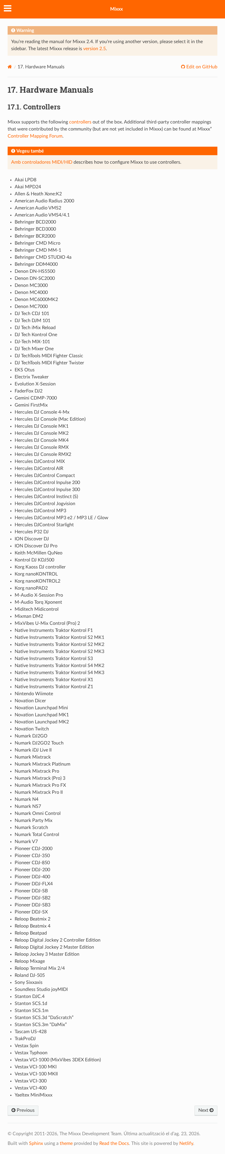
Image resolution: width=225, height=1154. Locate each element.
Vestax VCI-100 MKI (36, 1067)
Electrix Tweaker (32, 377)
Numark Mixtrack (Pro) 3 (40, 778)
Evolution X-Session (35, 384)
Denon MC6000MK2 (36, 299)
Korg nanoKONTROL (36, 574)
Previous (25, 1110)
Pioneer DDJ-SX (31, 912)
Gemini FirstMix (31, 405)
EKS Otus (25, 370)
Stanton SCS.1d (31, 1003)
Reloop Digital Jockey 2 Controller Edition (57, 940)
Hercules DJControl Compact (45, 475)
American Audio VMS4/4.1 (42, 215)
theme (66, 1143)
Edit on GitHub (201, 67)
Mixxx (116, 9)
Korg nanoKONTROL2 (37, 581)
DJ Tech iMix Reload (35, 327)
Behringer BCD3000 (35, 229)
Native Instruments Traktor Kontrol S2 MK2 (59, 644)
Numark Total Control (37, 834)
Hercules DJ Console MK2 (42, 433)
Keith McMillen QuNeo (38, 553)
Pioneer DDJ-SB (31, 891)
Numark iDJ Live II (33, 750)
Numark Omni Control (38, 813)
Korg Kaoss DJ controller (40, 567)
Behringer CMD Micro (37, 243)
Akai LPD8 (25, 179)
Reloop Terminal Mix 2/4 (40, 968)
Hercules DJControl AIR (39, 468)
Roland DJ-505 (30, 975)
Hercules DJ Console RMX (42, 447)
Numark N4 (26, 799)
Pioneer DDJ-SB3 (32, 905)
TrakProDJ (25, 1038)
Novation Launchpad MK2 (42, 722)
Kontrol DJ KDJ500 (34, 560)
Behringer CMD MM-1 (38, 250)
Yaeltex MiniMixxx (33, 1095)
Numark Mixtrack (33, 757)
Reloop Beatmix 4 (32, 926)
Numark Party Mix (33, 820)
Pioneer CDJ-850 (32, 862)
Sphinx (36, 1143)
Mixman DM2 (29, 616)
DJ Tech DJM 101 (32, 320)
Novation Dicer (30, 700)
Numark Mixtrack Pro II (39, 792)
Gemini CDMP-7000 (36, 398)
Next (203, 1110)
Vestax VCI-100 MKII (36, 1074)
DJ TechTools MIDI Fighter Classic (49, 355)
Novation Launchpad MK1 (42, 715)
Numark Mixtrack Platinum (42, 764)
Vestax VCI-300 (31, 1081)
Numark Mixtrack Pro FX (40, 785)
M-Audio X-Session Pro (39, 595)
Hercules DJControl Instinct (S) (46, 496)
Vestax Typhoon (31, 1052)
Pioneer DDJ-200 (32, 869)
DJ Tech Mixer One (34, 348)
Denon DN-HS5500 (35, 271)
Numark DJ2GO (31, 736)
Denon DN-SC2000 (35, 278)
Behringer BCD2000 (35, 222)
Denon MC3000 (31, 285)
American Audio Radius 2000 (44, 201)
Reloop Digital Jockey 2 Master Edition (54, 947)
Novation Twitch (32, 729)
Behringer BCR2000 (35, 236)
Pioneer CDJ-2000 (33, 848)
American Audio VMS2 (38, 208)
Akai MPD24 (28, 187)
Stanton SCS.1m (31, 1010)
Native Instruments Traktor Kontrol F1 (54, 630)
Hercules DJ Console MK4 (42, 440)
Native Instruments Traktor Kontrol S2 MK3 (59, 651)
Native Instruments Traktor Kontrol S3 (54, 658)
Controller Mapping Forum (35, 136)
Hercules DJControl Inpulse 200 (47, 482)
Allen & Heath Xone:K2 (38, 194)
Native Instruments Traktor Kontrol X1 (54, 679)
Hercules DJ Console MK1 (42, 426)
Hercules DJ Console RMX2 (43, 454)
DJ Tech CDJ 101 (32, 313)
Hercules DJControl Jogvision (45, 503)
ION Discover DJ (32, 539)
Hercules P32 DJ (32, 531)
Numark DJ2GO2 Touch (39, 743)
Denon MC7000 (31, 306)
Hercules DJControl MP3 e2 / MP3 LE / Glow (61, 517)
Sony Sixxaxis (28, 982)
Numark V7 (26, 841)
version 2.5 (94, 48)
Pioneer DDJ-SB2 (32, 898)
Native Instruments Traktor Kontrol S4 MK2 (59, 665)
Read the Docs (114, 1143)
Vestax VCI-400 (31, 1088)
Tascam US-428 (31, 1031)
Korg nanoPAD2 (31, 588)
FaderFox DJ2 (28, 391)
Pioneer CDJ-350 (32, 855)
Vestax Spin (27, 1045)
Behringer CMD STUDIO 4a (43, 257)
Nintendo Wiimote (34, 693)
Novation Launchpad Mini (41, 707)
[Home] (10, 66)
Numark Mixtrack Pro (37, 771)
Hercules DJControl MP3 (40, 510)
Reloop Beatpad (31, 933)
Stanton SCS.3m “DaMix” (41, 1024)
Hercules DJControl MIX (40, 461)
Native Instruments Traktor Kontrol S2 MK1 (59, 637)
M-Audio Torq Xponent (38, 602)
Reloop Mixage (30, 961)
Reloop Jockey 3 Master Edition (47, 954)
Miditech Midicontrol (37, 609)
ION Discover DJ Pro (36, 546)
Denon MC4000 (31, 292)
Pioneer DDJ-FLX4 (34, 883)
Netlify (186, 1143)
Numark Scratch (31, 827)
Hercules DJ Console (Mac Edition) (50, 419)
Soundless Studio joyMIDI (41, 989)
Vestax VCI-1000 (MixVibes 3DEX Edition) (58, 1059)
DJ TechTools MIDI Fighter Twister (49, 363)
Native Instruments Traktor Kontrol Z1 (54, 686)
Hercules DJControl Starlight (44, 524)
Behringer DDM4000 (36, 264)
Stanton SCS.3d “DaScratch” (44, 1017)
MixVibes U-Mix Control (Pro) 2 (47, 623)
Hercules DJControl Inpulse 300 (47, 489)
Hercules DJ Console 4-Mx (42, 412)
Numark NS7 (28, 806)
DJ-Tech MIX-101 (32, 341)
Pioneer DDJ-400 (32, 876)
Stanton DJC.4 (30, 996)
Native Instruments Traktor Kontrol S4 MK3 (59, 672)
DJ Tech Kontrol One (36, 334)
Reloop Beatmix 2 (32, 919)
